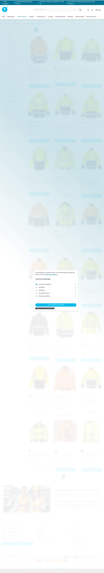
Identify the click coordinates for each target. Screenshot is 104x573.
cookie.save (38, 308)
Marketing (41, 290)
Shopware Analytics (44, 296)
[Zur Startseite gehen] (5, 9)
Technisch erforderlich (45, 284)
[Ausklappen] (75, 284)
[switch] (36, 287)
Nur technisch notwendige (48, 308)
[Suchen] (80, 9)
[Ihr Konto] (92, 9)
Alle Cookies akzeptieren (56, 305)
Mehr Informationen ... (52, 274)
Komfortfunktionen (44, 293)
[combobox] (55, 9)
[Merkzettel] (88, 9)
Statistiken (42, 287)
